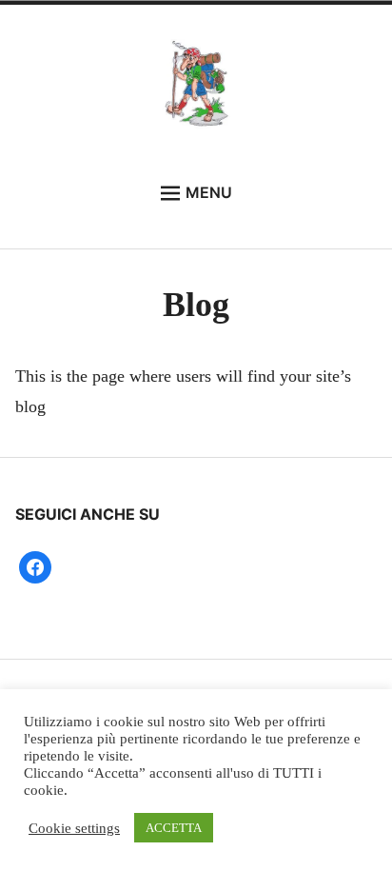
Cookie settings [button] (74, 828)
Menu (209, 192)
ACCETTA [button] (174, 828)
